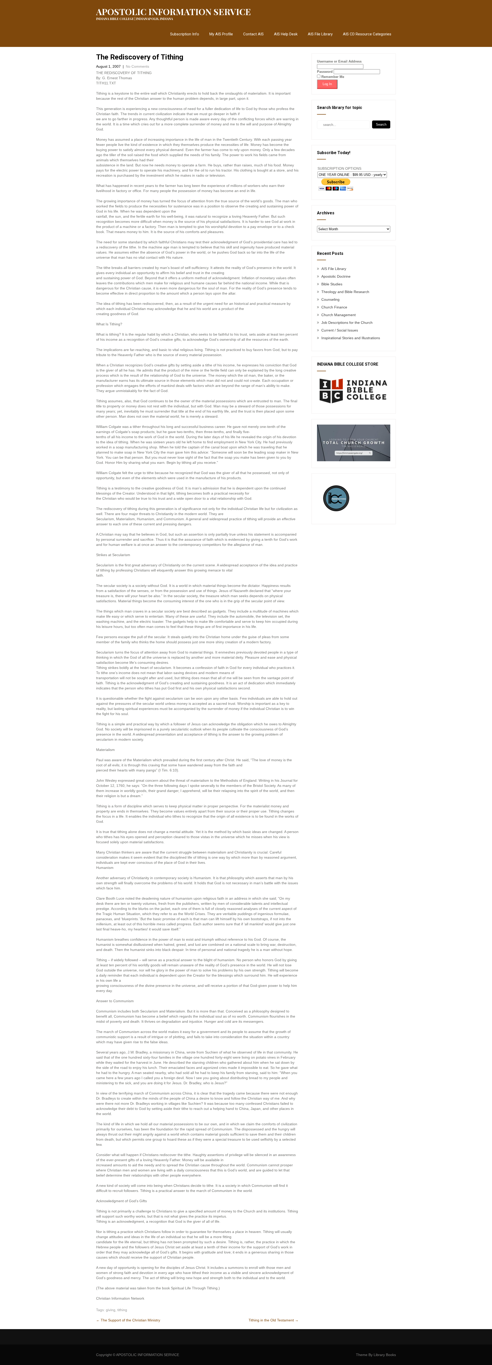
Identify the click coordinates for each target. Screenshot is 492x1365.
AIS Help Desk (286, 34)
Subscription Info (184, 34)
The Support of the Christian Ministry (128, 1320)
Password (325, 72)
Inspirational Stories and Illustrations (350, 338)
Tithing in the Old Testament (274, 1320)
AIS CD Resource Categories (367, 34)
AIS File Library (320, 34)
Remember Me (332, 77)
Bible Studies (331, 284)
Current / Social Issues (339, 330)
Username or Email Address (339, 61)
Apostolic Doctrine (336, 276)
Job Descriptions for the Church (347, 322)
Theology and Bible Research (345, 292)
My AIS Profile (221, 34)
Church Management (338, 315)
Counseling (330, 299)
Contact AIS (253, 34)
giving (110, 1310)
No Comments (137, 66)
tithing (122, 1310)
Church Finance (334, 307)
